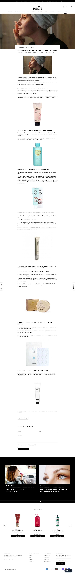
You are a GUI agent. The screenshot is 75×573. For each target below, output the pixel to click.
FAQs (30, 557)
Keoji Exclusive (31, 11)
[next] (70, 525)
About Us (31, 559)
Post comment (23, 448)
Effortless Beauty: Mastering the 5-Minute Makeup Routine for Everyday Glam (20, 489)
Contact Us (31, 561)
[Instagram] (9, 559)
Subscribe (61, 563)
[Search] (66, 6)
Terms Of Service (47, 561)
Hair (23, 11)
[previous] (4, 525)
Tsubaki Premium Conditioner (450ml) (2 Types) (37, 531)
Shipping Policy (47, 555)
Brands (40, 11)
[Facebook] (4, 559)
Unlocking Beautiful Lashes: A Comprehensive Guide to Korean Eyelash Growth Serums (53, 489)
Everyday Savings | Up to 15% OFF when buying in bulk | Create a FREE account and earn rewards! (37, 1)
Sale (46, 11)
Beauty (10, 11)
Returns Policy (47, 557)
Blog (65, 11)
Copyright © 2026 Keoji (10, 569)
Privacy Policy (46, 559)
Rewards (52, 11)
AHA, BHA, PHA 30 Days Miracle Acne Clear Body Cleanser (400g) (57, 531)
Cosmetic (17, 11)
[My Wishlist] (69, 7)
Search (30, 555)
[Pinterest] (12, 559)
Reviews (59, 11)
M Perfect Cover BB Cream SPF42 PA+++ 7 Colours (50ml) (17, 531)
